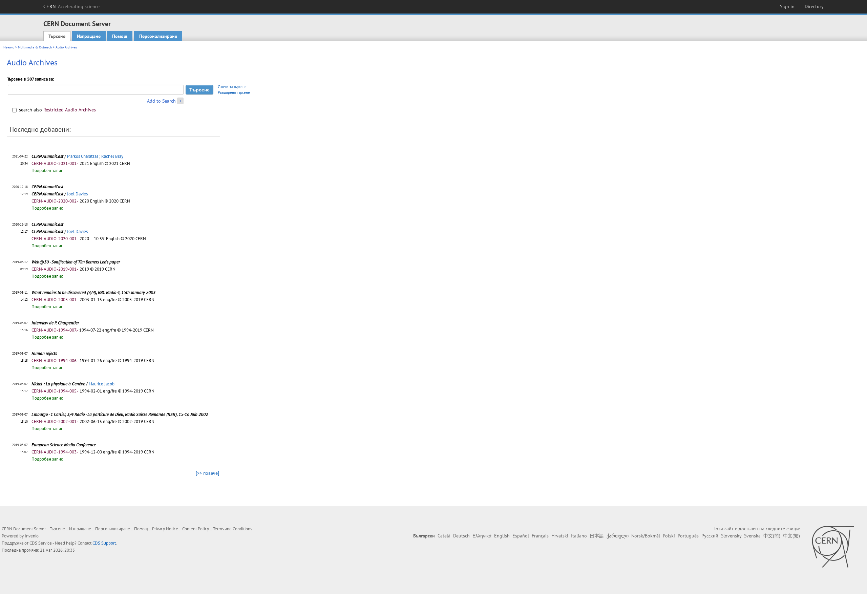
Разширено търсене (234, 92)
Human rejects (44, 353)
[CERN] (832, 546)
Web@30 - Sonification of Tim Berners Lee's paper (75, 262)
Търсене (56, 36)
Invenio (32, 536)
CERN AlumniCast (47, 156)
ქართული (618, 536)
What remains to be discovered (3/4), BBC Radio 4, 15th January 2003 (93, 292)
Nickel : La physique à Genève (58, 384)
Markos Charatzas (82, 156)
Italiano (579, 536)
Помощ (119, 36)
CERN (71, 6)
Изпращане (89, 36)
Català (444, 536)
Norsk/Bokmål (645, 536)
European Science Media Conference (63, 445)
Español (520, 536)
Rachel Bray (112, 156)
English (502, 536)
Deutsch (461, 536)
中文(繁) (791, 536)
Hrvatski (559, 536)
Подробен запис (47, 170)
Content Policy (195, 529)
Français (540, 536)
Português (688, 536)
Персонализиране (158, 36)
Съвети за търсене (232, 86)
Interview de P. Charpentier (55, 323)
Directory (814, 6)
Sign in (787, 6)
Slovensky (731, 536)
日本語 (597, 536)
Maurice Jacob (101, 384)
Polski (669, 536)
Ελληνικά (481, 536)
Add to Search (161, 101)
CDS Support (104, 543)
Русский (709, 536)
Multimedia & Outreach (35, 47)
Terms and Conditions (232, 529)
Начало (8, 47)
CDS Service (40, 543)
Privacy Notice (165, 529)
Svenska (752, 536)
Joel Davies (77, 194)
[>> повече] (207, 473)
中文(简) (771, 536)
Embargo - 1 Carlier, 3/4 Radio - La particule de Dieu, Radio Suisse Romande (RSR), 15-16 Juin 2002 (119, 414)
